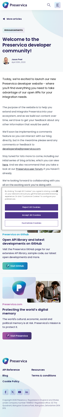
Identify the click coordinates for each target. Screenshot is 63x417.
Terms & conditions (43, 375)
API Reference (11, 370)
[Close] (57, 191)
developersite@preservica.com (21, 149)
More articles (14, 18)
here (5, 164)
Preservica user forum (29, 169)
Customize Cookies (31, 223)
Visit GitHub (17, 265)
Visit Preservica (19, 335)
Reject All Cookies (31, 207)
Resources (38, 370)
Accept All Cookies (31, 215)
